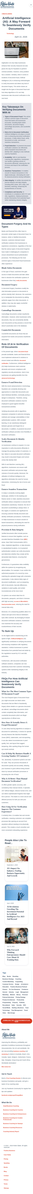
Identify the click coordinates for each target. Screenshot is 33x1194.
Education (5, 987)
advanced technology (8, 378)
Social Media (6, 1007)
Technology (10, 33)
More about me (6, 1066)
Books (9, 976)
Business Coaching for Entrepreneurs (14, 1114)
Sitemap (6, 1188)
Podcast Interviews (8, 997)
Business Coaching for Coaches (13, 1110)
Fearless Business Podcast (18, 987)
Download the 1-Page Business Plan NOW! (16, 1021)
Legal (17, 992)
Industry (11, 992)
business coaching (19, 1051)
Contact (6, 1175)
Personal (25, 994)
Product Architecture (8, 1000)
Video (4, 1013)
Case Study (7, 1154)
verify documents (21, 280)
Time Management (16, 1010)
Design (17, 984)
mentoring (5, 1054)
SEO (24, 1005)
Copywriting (19, 981)
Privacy (6, 1180)
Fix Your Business (14, 989)
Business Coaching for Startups (13, 1123)
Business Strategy (8, 979)
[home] (7, 5)
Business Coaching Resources (12, 1127)
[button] (31, 5)
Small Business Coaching (11, 1106)
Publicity (22, 1002)
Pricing (6, 1159)
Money (18, 994)
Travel (26, 1010)
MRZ (25, 539)
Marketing (5, 994)
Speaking (7, 1163)
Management (24, 992)
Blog (3, 976)
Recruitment (6, 1005)
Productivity (20, 1000)
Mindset (12, 994)
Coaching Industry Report (11, 1131)
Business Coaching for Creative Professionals (13, 1118)
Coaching (18, 979)
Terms (6, 1184)
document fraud (23, 351)
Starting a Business (18, 1007)
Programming (6, 1002)
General (4, 992)
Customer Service (7, 984)
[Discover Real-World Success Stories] (14, 212)
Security (19, 1005)
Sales (13, 1005)
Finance (4, 989)
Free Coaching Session (13, 1078)
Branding (15, 976)
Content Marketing (8, 981)
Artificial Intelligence (17, 638)
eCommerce (24, 984)
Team (27, 1007)
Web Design (11, 1013)
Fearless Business (9, 1150)
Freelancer (25, 989)
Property (15, 1002)
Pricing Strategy (20, 997)
